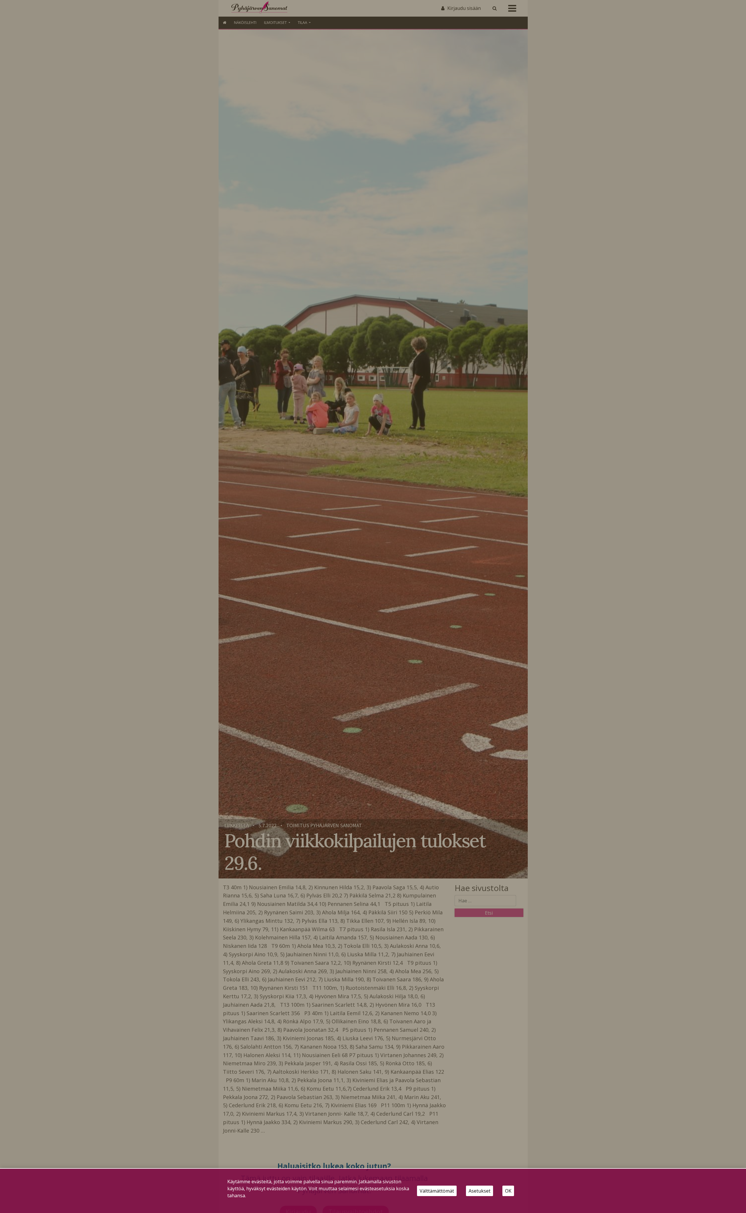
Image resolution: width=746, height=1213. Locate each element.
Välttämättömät (437, 1191)
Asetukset (479, 1191)
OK (508, 1191)
